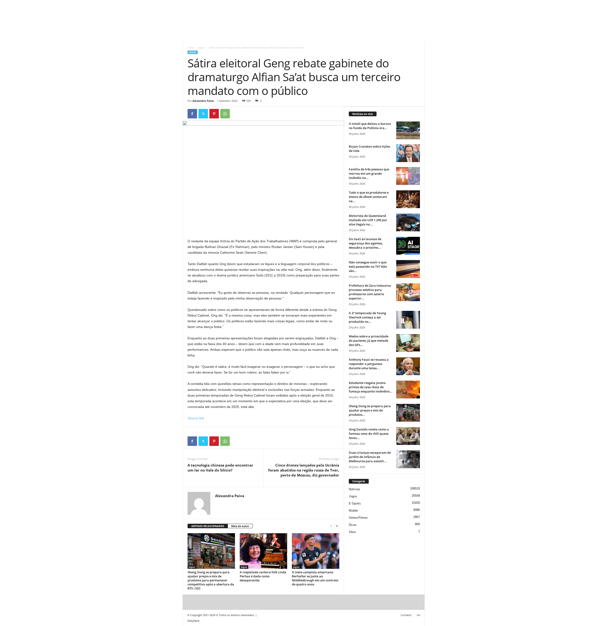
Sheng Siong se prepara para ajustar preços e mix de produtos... (370, 410)
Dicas (353, 525)
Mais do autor (240, 526)
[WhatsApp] (225, 113)
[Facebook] (192, 113)
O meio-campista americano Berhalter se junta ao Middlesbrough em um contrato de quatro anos (315, 578)
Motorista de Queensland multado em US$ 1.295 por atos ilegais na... (368, 220)
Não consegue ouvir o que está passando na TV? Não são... (368, 266)
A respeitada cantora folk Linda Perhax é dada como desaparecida (263, 576)
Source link (196, 418)
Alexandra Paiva (203, 101)
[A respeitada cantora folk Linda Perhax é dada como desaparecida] (263, 551)
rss (418, 615)
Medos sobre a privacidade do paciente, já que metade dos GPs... (368, 340)
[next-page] (337, 526)
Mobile (353, 510)
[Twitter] (203, 113)
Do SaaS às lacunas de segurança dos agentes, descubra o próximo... (366, 243)
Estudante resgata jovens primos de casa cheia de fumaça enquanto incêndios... (370, 387)
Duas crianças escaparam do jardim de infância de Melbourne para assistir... (370, 456)
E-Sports (355, 503)
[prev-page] (331, 526)
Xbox (352, 532)
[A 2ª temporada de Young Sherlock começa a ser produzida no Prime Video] (408, 320)
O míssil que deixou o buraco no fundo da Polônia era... (370, 125)
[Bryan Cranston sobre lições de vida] (408, 153)
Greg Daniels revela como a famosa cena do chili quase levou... (369, 433)
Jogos (201, 47)
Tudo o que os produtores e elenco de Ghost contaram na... (369, 196)
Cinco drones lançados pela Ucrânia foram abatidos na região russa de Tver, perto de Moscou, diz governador (303, 470)
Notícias (354, 489)
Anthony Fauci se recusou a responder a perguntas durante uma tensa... (369, 363)
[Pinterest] (214, 113)
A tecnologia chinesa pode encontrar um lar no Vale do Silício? (220, 467)
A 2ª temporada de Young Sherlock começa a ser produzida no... (367, 317)
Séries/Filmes (358, 517)
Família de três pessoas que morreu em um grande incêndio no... (369, 173)
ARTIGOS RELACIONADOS (207, 526)
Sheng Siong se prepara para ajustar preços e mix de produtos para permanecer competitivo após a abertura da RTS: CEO (211, 580)
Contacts (406, 615)
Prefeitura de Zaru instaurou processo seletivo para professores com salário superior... (370, 291)
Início (191, 47)
